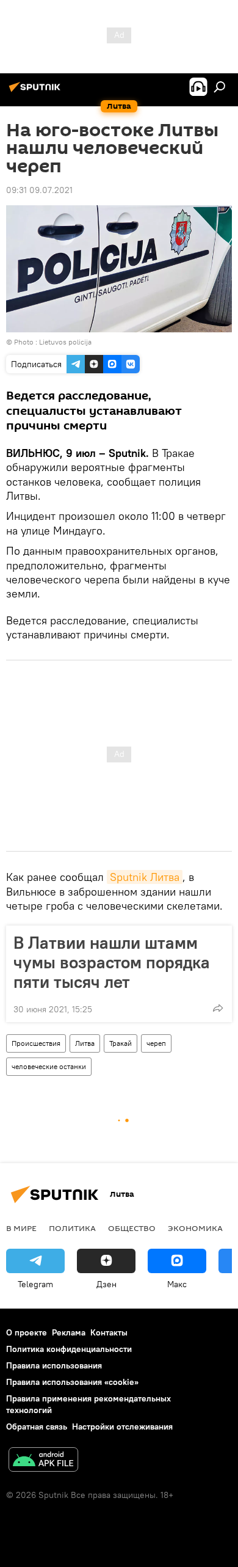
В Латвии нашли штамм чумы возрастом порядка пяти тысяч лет (111, 962)
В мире (21, 1227)
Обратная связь (36, 1426)
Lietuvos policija (65, 341)
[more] (218, 1008)
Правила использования (54, 1365)
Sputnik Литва (144, 877)
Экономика (195, 1227)
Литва (85, 1043)
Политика (72, 1227)
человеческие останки (49, 1066)
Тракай (120, 1043)
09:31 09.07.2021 (39, 189)
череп (156, 1043)
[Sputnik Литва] (36, 91)
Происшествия (36, 1043)
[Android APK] (43, 1461)
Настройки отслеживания (122, 1426)
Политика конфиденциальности (69, 1348)
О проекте (26, 1332)
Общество (132, 1227)
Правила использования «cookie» (72, 1381)
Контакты (109, 1332)
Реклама (68, 1332)
